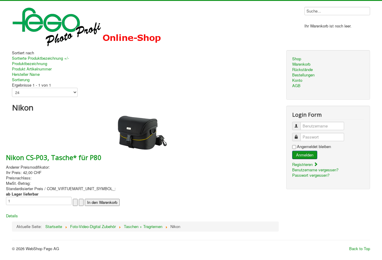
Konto (297, 80)
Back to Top (359, 248)
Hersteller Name (26, 74)
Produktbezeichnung (29, 63)
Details (12, 216)
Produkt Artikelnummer (32, 69)
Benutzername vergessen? (315, 170)
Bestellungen (303, 75)
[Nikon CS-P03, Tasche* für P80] (142, 132)
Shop (296, 58)
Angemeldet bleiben (314, 146)
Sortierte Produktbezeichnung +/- (40, 58)
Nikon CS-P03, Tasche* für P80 (53, 157)
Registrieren (303, 164)
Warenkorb (301, 64)
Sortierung (21, 79)
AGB (296, 85)
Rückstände (302, 69)
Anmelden (304, 155)
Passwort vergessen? (310, 175)
